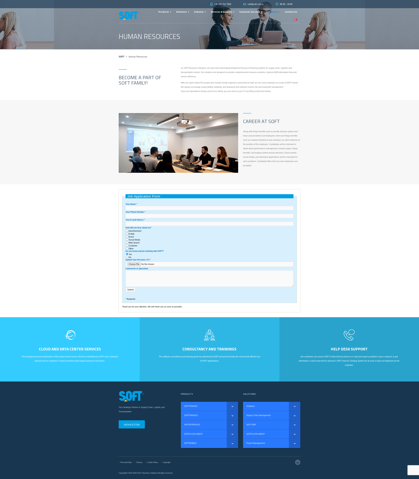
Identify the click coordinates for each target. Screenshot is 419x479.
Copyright (166, 462)
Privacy (139, 462)
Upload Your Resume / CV (138, 260)
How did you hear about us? (138, 228)
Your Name (131, 204)
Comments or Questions (137, 269)
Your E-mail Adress (135, 220)
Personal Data (126, 462)
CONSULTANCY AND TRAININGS (209, 349)
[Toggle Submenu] (232, 406)
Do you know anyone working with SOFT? (145, 251)
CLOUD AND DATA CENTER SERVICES (70, 349)
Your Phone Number (136, 212)
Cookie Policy (152, 462)
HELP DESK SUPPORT (349, 349)
